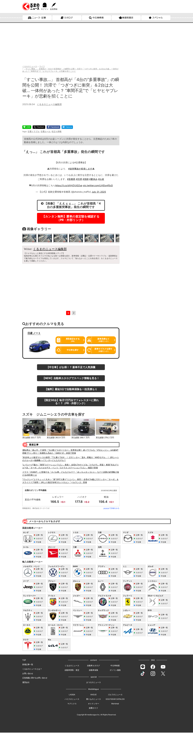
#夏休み (93, 179)
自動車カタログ (93, 665)
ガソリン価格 (115, 670)
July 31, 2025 (99, 191)
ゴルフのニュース (115, 694)
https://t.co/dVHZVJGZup (68, 185)
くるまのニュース (72, 665)
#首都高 (71, 179)
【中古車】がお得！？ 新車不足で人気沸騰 (70, 367)
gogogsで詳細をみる (111, 508)
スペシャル (157, 17)
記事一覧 (39, 535)
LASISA (72, 694)
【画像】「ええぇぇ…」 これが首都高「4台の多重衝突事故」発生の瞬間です (72, 205)
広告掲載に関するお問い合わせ (34, 678)
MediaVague (93, 689)
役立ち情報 (56, 131)
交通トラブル (33, 131)
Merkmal (115, 703)
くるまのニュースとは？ (32, 669)
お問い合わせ (27, 673)
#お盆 (101, 179)
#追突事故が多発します (80, 168)
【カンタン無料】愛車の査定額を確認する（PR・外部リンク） (71, 218)
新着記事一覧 (27, 664)
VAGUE (93, 694)
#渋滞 (79, 179)
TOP (24, 660)
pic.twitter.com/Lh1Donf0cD (98, 185)
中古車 (38, 542)
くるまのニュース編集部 (49, 104)
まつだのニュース (93, 682)
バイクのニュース (72, 699)
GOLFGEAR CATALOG (115, 699)
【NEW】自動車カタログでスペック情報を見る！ (70, 378)
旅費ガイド (93, 708)
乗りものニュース (93, 699)
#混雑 (86, 179)
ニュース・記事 (39, 17)
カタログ (68, 17)
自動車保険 (93, 670)
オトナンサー (93, 703)
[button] (26, 428)
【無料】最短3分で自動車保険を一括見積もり (71, 389)
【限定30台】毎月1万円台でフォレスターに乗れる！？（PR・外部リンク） (71, 402)
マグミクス (72, 703)
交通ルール (45, 131)
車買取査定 (127, 17)
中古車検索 (98, 17)
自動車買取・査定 (72, 670)
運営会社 (25, 682)
